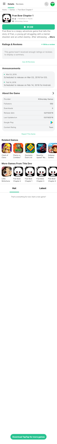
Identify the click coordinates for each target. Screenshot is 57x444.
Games (12, 10)
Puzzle (30, 19)
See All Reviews (28, 62)
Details (11, 4)
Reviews (19, 4)
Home (4, 10)
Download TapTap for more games (28, 437)
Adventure (21, 19)
